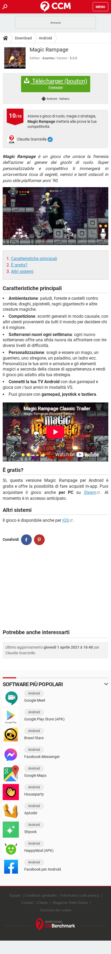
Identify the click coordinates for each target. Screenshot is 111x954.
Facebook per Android (42, 869)
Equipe (15, 895)
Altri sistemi (22, 271)
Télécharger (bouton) (59, 84)
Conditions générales (41, 895)
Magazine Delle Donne (70, 903)
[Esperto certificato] (50, 139)
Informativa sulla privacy (80, 895)
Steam (90, 492)
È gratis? (19, 265)
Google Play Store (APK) (44, 719)
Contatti (27, 903)
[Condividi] (26, 539)
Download (23, 38)
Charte (42, 903)
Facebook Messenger (42, 757)
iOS (65, 520)
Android (45, 38)
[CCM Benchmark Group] (55, 924)
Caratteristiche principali (34, 258)
